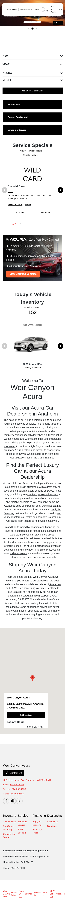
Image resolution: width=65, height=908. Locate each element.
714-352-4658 (19, 789)
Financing (39, 815)
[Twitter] (19, 801)
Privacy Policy (14, 893)
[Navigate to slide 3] (36, 28)
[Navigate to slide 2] (32, 28)
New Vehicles (9, 821)
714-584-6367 (17, 784)
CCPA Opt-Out (52, 894)
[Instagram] (13, 801)
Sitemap (28, 894)
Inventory (9, 815)
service (52, 531)
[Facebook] (6, 801)
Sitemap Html (37, 893)
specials (24, 502)
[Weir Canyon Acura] (18, 9)
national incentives (48, 498)
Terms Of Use (21, 894)
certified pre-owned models (42, 494)
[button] (32, 678)
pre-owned (9, 446)
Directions (52, 826)
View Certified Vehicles (23, 274)
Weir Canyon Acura (6, 894)
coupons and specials (44, 557)
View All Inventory (31, 307)
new (54, 442)
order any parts (18, 553)
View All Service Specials (31, 151)
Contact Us (15, 773)
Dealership (54, 815)
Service (23, 815)
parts (12, 534)
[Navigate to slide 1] (28, 28)
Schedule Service (30, 155)
